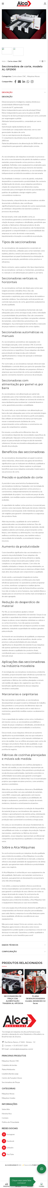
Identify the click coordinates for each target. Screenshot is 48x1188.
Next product (45, 61)
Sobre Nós (6, 1109)
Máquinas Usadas (8, 1098)
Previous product (40, 61)
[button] (43, 28)
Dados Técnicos (10, 945)
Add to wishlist (20, 972)
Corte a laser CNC (15, 61)
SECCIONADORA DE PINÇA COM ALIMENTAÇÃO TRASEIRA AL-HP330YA (12, 1000)
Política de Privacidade (10, 1122)
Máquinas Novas (33, 76)
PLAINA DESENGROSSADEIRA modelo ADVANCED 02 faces (35, 1000)
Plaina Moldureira (8, 1069)
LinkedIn (9, 1148)
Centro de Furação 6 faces (12, 1078)
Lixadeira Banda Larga (10, 1074)
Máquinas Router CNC (10, 1061)
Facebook (10, 1141)
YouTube (10, 1154)
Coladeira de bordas (9, 1065)
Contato (5, 1118)
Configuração (9, 951)
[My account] (45, 3)
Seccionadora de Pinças (11, 1082)
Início (4, 61)
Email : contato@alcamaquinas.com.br (18, 1049)
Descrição (7, 92)
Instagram (10, 1134)
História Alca (7, 1114)
